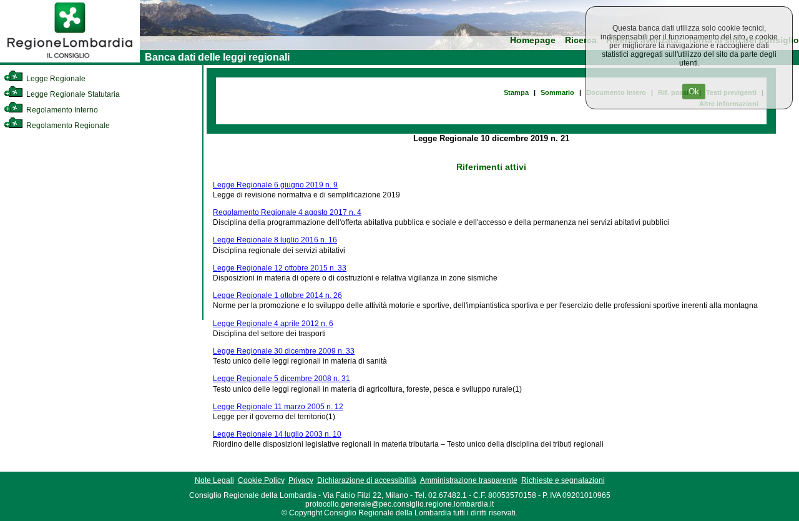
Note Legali (214, 480)
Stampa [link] (516, 92)
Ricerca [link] (581, 40)
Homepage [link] (533, 40)
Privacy (300, 480)
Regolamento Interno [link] (61, 110)
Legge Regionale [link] (55, 78)
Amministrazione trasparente (468, 480)
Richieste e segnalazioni (563, 480)
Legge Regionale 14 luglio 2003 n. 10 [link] (277, 434)
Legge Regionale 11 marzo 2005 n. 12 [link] (278, 406)
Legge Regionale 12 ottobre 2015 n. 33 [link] (279, 268)
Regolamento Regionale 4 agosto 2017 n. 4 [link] (287, 212)
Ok (694, 91)
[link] (70, 60)
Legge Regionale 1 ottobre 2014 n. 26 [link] (277, 295)
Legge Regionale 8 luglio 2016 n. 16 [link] (275, 240)
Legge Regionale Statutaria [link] (72, 94)
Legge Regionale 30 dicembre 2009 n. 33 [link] (284, 351)
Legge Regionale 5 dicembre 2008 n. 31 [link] (281, 378)
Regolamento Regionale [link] (67, 125)
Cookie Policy (261, 480)
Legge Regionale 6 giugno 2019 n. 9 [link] (275, 185)
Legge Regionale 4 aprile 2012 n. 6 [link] (273, 323)
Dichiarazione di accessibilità (366, 480)
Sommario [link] (557, 92)
